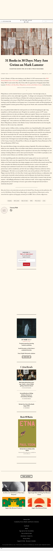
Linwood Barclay (27, 398)
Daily (26, 340)
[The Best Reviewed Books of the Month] (27, 433)
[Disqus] (26, 229)
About (26, 528)
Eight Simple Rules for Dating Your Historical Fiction (39, 494)
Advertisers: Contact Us (26, 536)
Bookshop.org (31, 544)
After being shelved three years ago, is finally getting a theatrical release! (26, 384)
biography (10, 200)
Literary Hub (4, 73)
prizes (44, 200)
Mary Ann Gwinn (25, 200)
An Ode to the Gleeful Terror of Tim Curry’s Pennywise (13, 494)
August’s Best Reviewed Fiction (39, 508)
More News (26, 356)
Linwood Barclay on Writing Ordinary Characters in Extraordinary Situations (26, 395)
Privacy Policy (26, 538)
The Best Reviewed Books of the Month (27, 449)
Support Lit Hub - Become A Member (26, 541)
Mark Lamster (16, 200)
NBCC (31, 200)
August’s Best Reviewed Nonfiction (13, 508)
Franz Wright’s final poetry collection (26, 353)
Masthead (26, 526)
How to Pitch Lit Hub (26, 533)
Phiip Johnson (38, 200)
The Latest (26, 476)
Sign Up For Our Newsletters (26, 531)
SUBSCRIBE (26, 264)
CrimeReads (27, 407)
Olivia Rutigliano (27, 387)
